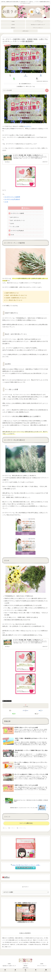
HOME (9, 963)
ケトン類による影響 (14, 226)
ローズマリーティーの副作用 (12, 197)
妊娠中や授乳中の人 (14, 217)
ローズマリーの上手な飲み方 (12, 199)
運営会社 (25, 965)
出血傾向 (12, 223)
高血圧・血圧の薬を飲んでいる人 (17, 220)
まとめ (6, 201)
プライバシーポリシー (41, 965)
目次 (25, 208)
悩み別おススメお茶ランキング (9, 965)
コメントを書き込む (26, 823)
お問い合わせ (25, 967)
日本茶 (41, 963)
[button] (37, 78)
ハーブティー (25, 963)
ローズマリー (27, 126)
